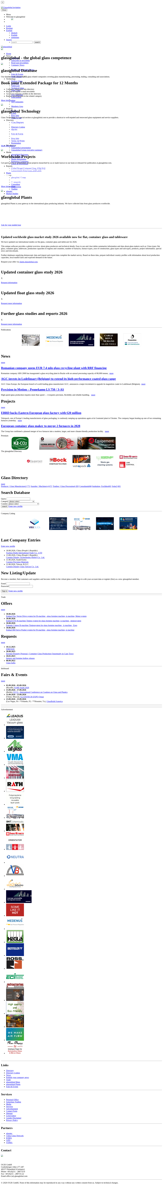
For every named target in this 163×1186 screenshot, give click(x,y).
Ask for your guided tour (11, 225)
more (3, 362)
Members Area (17, 106)
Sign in (4, 591)
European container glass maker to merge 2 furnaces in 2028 (40, 426)
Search (9, 40)
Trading (14, 189)
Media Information (18, 159)
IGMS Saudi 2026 (21, 688)
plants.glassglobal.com (28, 262)
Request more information (11, 303)
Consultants (85, 486)
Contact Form (11, 1111)
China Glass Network (15, 1136)
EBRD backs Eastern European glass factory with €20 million (41, 412)
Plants (8, 173)
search (4, 506)
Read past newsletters (20, 63)
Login (8, 26)
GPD (8, 1140)
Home (8, 54)
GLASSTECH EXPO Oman (32, 697)
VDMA (9, 1143)
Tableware (15, 86)
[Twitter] (12, 19)
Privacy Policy (12, 1120)
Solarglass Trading (13, 1102)
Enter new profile (16, 506)
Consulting (15, 184)
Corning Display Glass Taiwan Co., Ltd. (22, 567)
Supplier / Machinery (41, 486)
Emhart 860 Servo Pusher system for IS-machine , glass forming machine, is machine (40, 630)
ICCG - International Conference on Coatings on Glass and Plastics (40, 692)
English (9, 30)
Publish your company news (17, 1077)
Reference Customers (19, 161)
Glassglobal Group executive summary (26, 150)
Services (9, 1106)
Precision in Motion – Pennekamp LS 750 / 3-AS (32, 389)
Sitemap (9, 1113)
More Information (8, 100)
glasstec (9, 191)
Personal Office (12, 1100)
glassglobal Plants (13, 1084)
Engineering (16, 187)
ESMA (9, 1138)
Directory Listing (18, 127)
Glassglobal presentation (21, 148)
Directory (10, 1070)
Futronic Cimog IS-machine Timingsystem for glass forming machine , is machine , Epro (41, 625)
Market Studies (12, 194)
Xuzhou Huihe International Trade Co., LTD (24, 553)
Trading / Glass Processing (66, 486)
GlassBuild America (54, 701)
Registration (16, 143)
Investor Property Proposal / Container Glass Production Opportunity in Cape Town (39, 654)
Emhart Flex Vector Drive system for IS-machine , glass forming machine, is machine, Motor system (46, 616)
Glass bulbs (10, 663)
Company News (17, 65)
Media (8, 1104)
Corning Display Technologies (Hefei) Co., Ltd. (25, 557)
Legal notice (11, 1116)
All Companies (17, 102)
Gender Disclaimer (13, 1118)
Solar (116, 486)
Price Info (15, 115)
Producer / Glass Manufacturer (15, 486)
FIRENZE (10, 649)
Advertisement (12, 1109)
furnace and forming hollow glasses (20, 658)
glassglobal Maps (13, 1082)
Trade (8, 1080)
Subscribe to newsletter (20, 60)
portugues (15, 37)
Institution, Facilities (101, 486)
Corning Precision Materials (17, 562)
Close (4, 10)
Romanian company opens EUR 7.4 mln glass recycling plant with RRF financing (54, 368)
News (8, 1075)
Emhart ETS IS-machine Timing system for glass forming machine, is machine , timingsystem (43, 621)
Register (9, 28)
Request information (9, 282)
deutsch (14, 33)
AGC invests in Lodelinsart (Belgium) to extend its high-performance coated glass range (58, 378)
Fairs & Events (17, 74)
